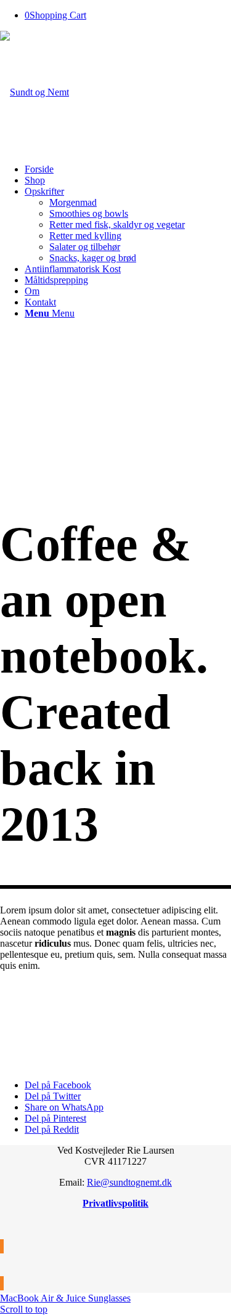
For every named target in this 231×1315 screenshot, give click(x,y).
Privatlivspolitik (115, 1203)
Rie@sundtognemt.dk (129, 1182)
